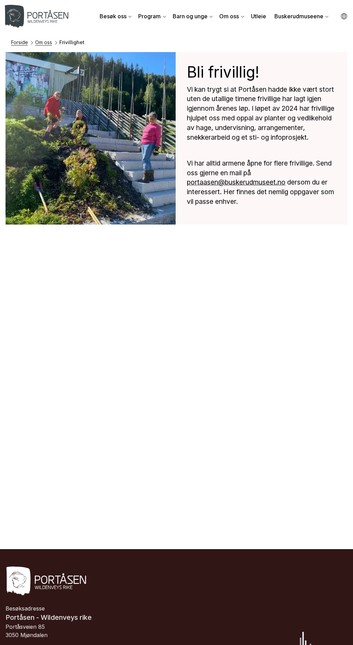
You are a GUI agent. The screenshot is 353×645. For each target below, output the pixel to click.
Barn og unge (190, 16)
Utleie (258, 16)
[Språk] (344, 16)
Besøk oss (113, 16)
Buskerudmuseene (298, 16)
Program (149, 16)
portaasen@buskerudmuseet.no (236, 182)
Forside (19, 42)
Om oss (229, 16)
